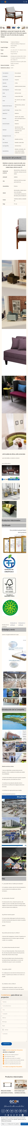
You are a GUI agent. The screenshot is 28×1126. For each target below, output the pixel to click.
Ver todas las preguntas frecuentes (12, 1067)
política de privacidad (6, 1120)
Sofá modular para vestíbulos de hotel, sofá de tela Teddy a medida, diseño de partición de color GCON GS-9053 (19, 1092)
